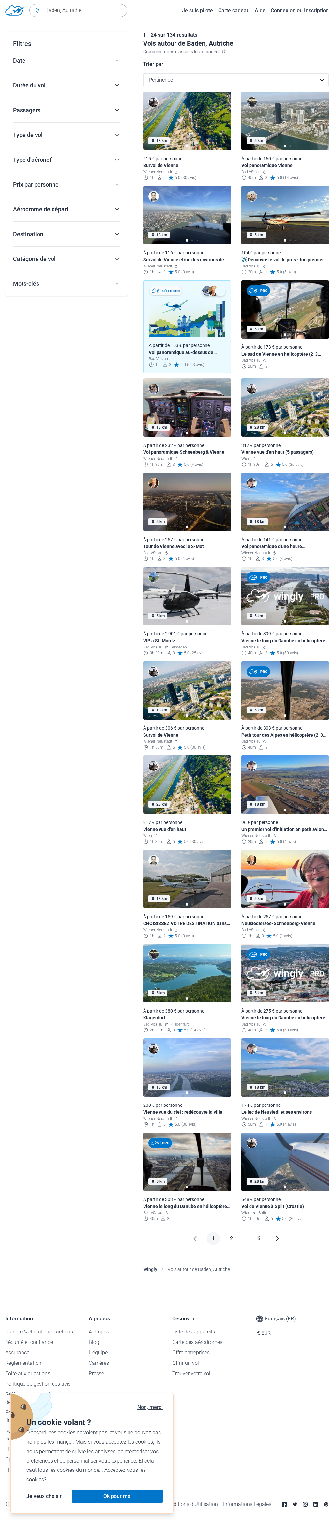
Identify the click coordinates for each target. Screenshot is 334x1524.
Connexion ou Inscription (300, 11)
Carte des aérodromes (197, 1342)
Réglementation (23, 1363)
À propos (99, 1332)
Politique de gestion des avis (38, 1384)
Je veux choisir (44, 1496)
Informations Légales (247, 1504)
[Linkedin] (315, 1504)
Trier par (153, 64)
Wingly (150, 1269)
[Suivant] (277, 1238)
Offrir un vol (185, 1363)
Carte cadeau (234, 11)
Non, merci (150, 1407)
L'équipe (98, 1352)
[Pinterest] (326, 1504)
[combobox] (78, 10)
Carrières (99, 1363)
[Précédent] (195, 1238)
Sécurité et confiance (29, 1342)
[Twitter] (294, 1504)
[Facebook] (284, 1504)
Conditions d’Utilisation (191, 1504)
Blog (94, 1342)
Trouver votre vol (191, 1373)
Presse (96, 1373)
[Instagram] (305, 1504)
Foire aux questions (27, 1373)
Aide (260, 11)
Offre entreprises (191, 1352)
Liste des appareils (193, 1332)
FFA (9, 1470)
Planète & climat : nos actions (39, 1332)
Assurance (17, 1352)
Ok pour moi (117, 1496)
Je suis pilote (197, 11)
